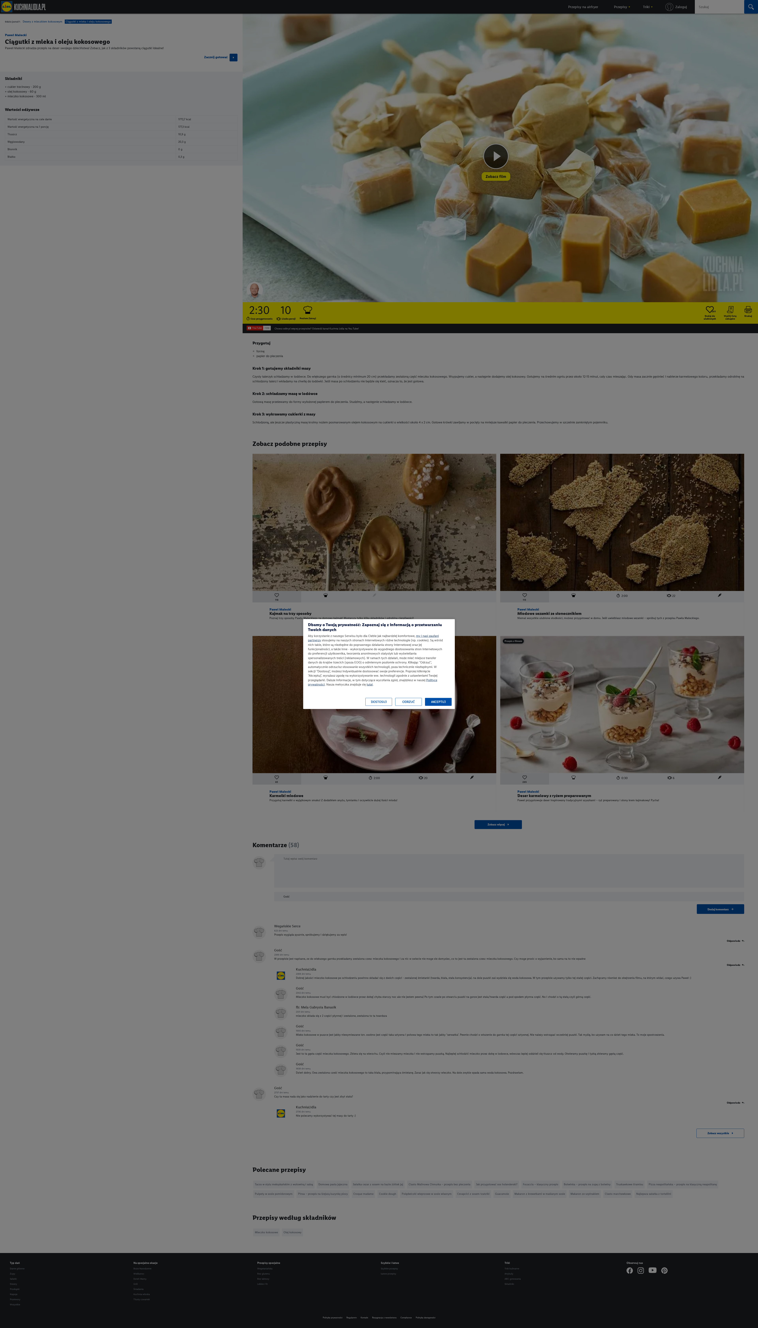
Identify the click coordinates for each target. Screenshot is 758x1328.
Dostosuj (379, 702)
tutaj (370, 684)
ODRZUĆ (408, 702)
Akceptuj (438, 702)
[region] (379, 664)
